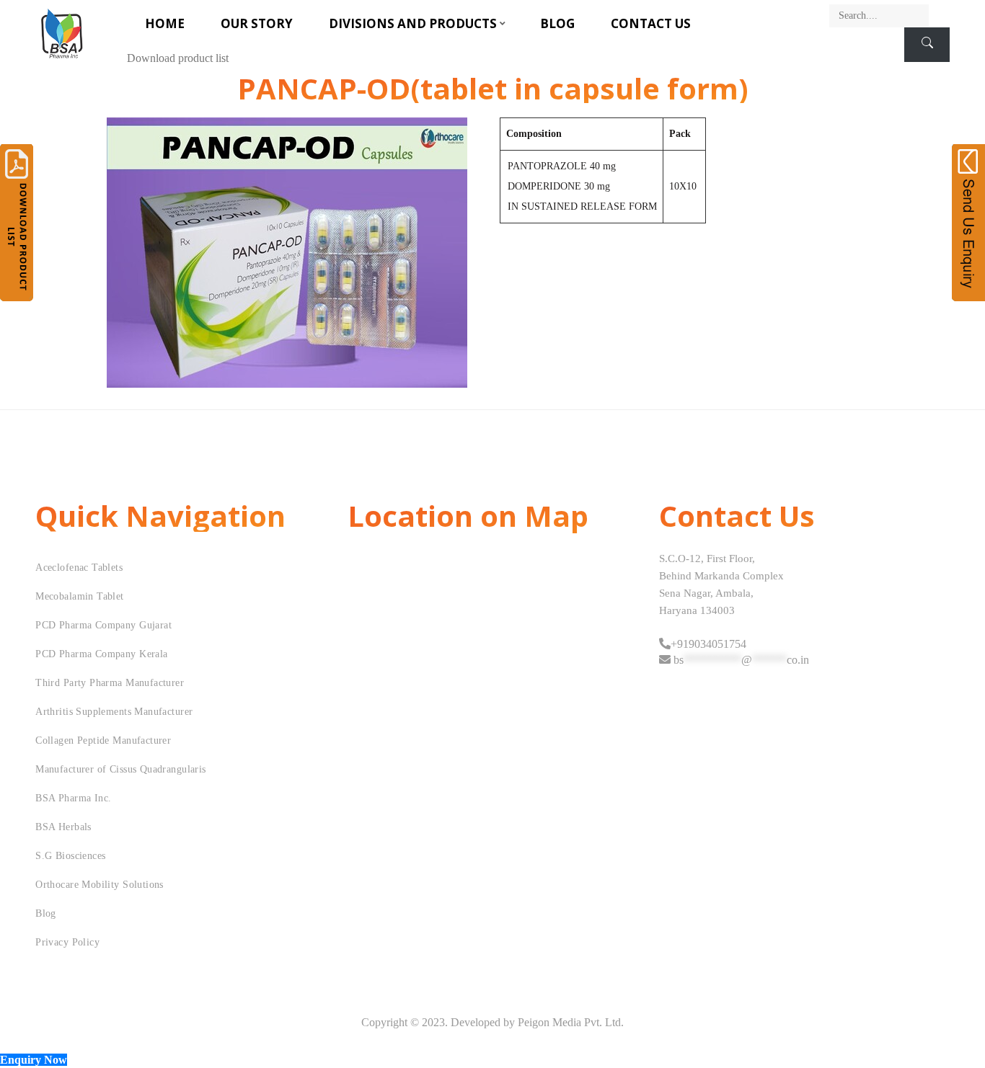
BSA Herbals (63, 827)
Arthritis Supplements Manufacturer (114, 711)
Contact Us (651, 23)
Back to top (958, 1029)
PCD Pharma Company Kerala (101, 654)
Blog (557, 23)
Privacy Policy (67, 942)
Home (165, 23)
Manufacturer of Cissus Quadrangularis (120, 769)
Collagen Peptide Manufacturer (103, 740)
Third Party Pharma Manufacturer (109, 682)
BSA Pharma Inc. (73, 798)
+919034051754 (708, 644)
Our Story (257, 23)
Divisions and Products (413, 23)
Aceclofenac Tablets (79, 567)
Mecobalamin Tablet (79, 596)
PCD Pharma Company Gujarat (103, 625)
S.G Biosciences (70, 855)
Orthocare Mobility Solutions (99, 884)
